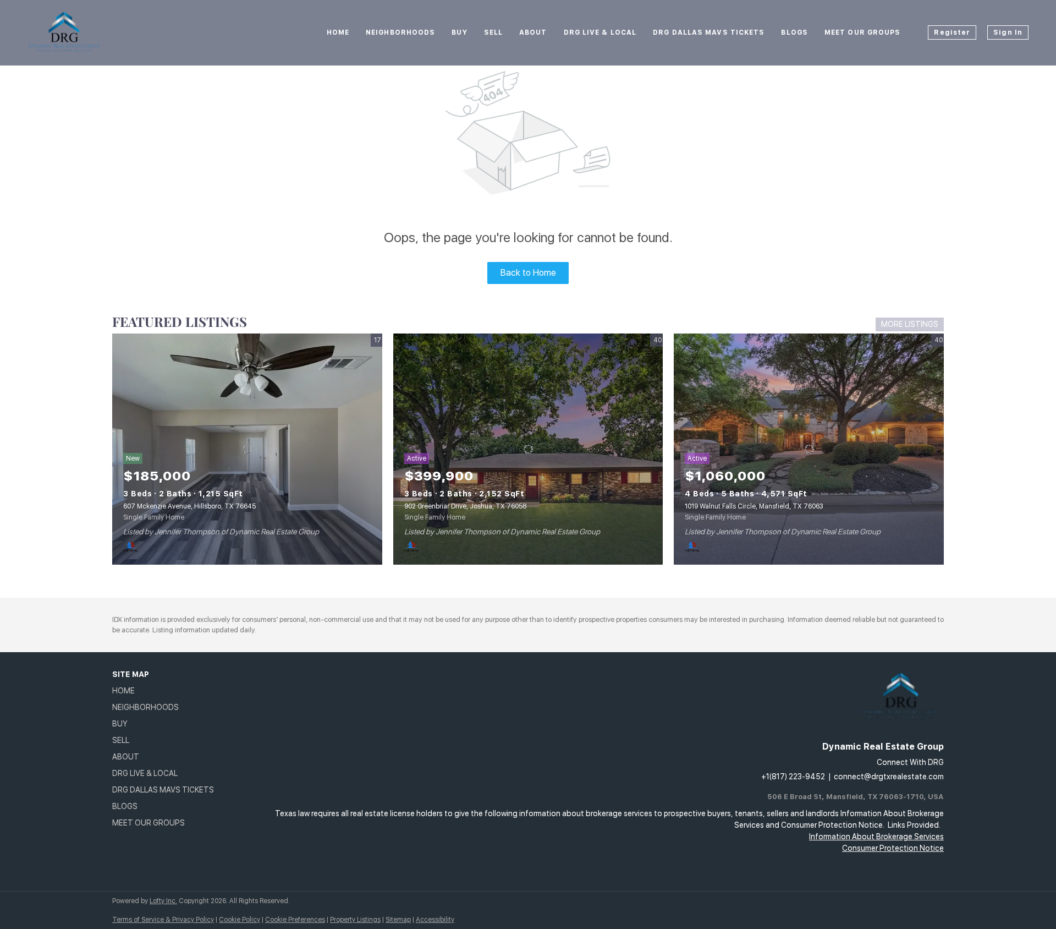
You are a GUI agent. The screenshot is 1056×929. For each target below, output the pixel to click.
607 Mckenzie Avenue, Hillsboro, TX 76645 (189, 506)
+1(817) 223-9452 (793, 776)
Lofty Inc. (163, 901)
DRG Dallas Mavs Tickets (709, 32)
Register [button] (952, 32)
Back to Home (528, 272)
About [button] (533, 32)
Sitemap (398, 919)
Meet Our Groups (862, 32)
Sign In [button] (1007, 32)
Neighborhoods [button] (400, 32)
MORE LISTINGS (909, 324)
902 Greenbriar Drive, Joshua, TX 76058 (465, 506)
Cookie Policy (239, 919)
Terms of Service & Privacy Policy (163, 919)
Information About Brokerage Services (876, 836)
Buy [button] (459, 32)
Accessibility (435, 919)
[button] (166, 690)
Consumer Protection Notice (893, 848)
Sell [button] (493, 32)
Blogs (794, 32)
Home (338, 32)
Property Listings (355, 919)
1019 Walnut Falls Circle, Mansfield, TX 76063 (754, 506)
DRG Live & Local (600, 32)
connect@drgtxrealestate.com (889, 776)
